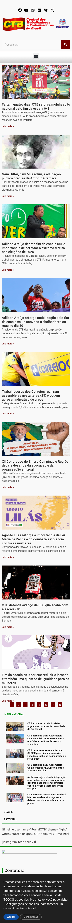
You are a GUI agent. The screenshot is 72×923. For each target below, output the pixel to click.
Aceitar (11, 917)
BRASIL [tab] (8, 811)
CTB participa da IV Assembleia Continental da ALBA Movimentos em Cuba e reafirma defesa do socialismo (45, 740)
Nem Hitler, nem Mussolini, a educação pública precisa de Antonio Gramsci (31, 176)
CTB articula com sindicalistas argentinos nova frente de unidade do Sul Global (46, 726)
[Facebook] (20, 10)
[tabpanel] (36, 763)
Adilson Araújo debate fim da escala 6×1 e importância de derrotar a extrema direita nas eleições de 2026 (33, 248)
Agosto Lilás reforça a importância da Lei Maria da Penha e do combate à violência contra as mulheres (33, 539)
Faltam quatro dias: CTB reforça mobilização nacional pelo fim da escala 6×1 (36, 106)
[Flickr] (39, 10)
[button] (36, 56)
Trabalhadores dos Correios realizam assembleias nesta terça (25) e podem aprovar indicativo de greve (31, 395)
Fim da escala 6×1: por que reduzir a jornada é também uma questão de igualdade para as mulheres (35, 679)
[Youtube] (26, 10)
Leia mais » (8, 126)
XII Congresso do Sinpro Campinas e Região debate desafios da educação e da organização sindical (35, 465)
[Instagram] (33, 10)
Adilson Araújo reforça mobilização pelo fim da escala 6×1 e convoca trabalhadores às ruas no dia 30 (35, 322)
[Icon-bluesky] (46, 10)
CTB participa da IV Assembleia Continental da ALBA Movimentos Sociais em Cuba (45, 767)
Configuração (31, 917)
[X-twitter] (52, 10)
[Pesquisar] (65, 44)
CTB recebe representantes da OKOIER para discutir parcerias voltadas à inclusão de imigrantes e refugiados (46, 754)
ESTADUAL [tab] (10, 819)
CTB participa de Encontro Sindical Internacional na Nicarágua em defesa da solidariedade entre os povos (46, 799)
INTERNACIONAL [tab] (14, 714)
